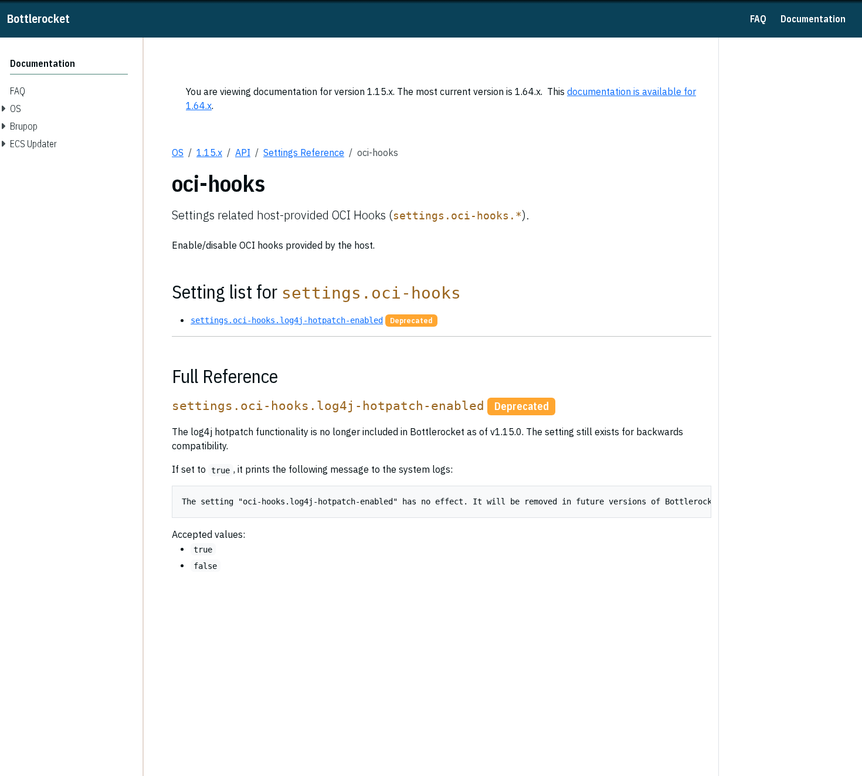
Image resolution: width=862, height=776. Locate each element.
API (242, 152)
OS (178, 152)
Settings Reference (303, 152)
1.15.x (209, 152)
